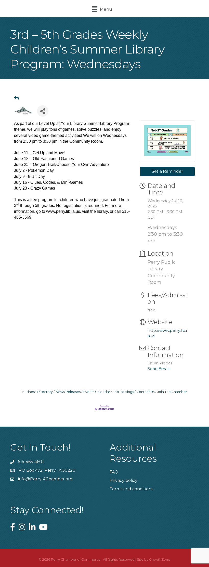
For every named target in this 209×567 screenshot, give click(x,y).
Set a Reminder (167, 171)
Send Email (158, 368)
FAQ (114, 472)
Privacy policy (123, 480)
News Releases (68, 392)
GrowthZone (159, 559)
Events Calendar (96, 392)
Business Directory (37, 392)
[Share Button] (42, 111)
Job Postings (123, 392)
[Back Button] (16, 98)
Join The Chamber (172, 392)
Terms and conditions (131, 488)
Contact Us (145, 392)
